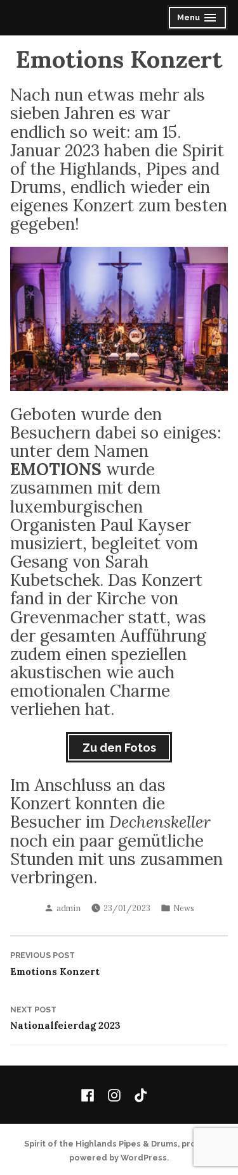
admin (68, 908)
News (183, 908)
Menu (198, 19)
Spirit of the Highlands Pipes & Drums (101, 1143)
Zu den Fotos (119, 747)
